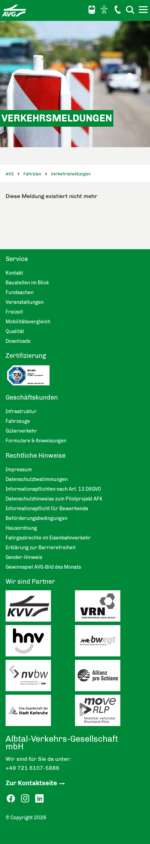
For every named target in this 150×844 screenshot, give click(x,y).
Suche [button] (130, 9)
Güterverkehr (21, 431)
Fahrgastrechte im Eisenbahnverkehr (48, 538)
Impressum (19, 470)
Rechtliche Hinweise (36, 455)
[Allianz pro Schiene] (109, 677)
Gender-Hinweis (24, 557)
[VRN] (109, 607)
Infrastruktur (21, 412)
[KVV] (40, 607)
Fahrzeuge (18, 421)
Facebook (11, 798)
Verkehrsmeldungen (71, 174)
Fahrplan (32, 174)
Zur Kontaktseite (31, 783)
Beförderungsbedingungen (36, 518)
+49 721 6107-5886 (32, 768)
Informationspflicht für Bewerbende (47, 509)
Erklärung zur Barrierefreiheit (41, 548)
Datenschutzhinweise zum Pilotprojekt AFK (54, 499)
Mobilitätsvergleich (28, 322)
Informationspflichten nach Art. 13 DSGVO (53, 489)
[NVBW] (40, 677)
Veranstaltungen (25, 302)
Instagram (25, 798)
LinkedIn (39, 798)
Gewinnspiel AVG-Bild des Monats (43, 567)
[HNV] (40, 642)
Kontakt (117, 9)
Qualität (15, 331)
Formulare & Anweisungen (36, 441)
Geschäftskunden (32, 397)
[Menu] (144, 10)
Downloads (18, 341)
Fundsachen (19, 292)
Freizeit (14, 312)
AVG (10, 174)
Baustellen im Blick (27, 283)
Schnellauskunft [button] (91, 9)
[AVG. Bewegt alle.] (14, 10)
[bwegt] (109, 642)
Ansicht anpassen (105, 9)
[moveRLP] (109, 712)
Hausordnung (21, 528)
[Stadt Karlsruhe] (40, 712)
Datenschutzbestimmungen (37, 479)
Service (17, 259)
